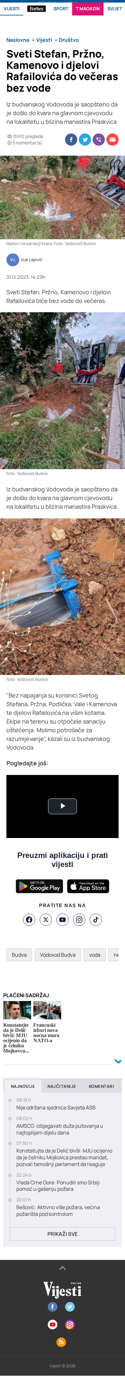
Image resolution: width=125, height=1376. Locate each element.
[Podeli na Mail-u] (112, 139)
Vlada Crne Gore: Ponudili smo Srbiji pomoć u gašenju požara (58, 1186)
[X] (46, 920)
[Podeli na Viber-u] (99, 139)
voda (94, 954)
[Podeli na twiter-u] (85, 139)
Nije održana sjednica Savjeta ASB (56, 1107)
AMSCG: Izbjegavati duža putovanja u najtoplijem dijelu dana (59, 1129)
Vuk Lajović (31, 259)
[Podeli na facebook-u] (71, 139)
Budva (19, 954)
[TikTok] (96, 920)
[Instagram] (79, 920)
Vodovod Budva (58, 954)
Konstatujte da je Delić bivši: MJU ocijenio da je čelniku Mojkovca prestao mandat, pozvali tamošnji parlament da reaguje (64, 1157)
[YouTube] (62, 920)
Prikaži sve (62, 1233)
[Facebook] (29, 920)
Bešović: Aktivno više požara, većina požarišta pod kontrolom (58, 1210)
